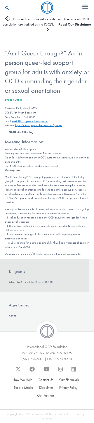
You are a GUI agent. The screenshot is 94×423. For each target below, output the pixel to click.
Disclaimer (46, 387)
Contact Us (45, 380)
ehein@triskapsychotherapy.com (30, 121)
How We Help (22, 380)
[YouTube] (46, 371)
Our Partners (45, 395)
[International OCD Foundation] (47, 11)
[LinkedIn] (74, 371)
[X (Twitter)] (18, 371)
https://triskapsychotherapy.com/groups (38, 125)
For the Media (23, 387)
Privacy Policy (68, 387)
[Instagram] (60, 371)
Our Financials (69, 380)
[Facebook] (32, 371)
